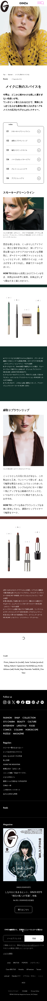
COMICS (7, 729)
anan (9, 963)
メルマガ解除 (8, 953)
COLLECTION (29, 717)
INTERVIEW (8, 725)
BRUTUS (16, 963)
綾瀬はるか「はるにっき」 (12, 769)
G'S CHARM (9, 721)
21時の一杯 (7, 785)
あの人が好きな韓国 (10, 794)
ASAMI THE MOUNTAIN (11, 764)
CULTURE (32, 721)
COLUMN (18, 729)
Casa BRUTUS (11, 969)
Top (4, 74)
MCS (23, 983)
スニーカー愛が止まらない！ (13, 748)
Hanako (21, 969)
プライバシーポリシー (30, 945)
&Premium (30, 969)
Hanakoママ (16, 976)
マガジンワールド (13, 991)
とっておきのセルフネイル (12, 752)
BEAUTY (21, 721)
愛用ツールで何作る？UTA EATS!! (15, 781)
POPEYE (25, 963)
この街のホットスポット (11, 790)
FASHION (7, 717)
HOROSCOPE (31, 729)
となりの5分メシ (9, 777)
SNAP (17, 717)
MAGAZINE (18, 733)
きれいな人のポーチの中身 (12, 756)
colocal (6, 976)
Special (10, 74)
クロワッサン (35, 963)
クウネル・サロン (29, 976)
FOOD (32, 725)
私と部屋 (6, 760)
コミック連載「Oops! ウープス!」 (15, 773)
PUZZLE (6, 733)
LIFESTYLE (22, 725)
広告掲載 (24, 991)
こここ (40, 976)
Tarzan (38, 969)
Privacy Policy (35, 991)
